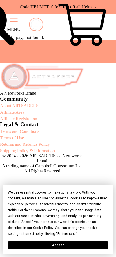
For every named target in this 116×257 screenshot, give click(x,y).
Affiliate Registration (18, 118)
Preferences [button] (66, 234)
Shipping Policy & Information (27, 150)
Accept (58, 245)
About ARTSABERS (19, 105)
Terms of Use (12, 137)
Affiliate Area (12, 112)
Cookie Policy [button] (43, 228)
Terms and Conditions (19, 131)
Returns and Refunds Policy (25, 144)
